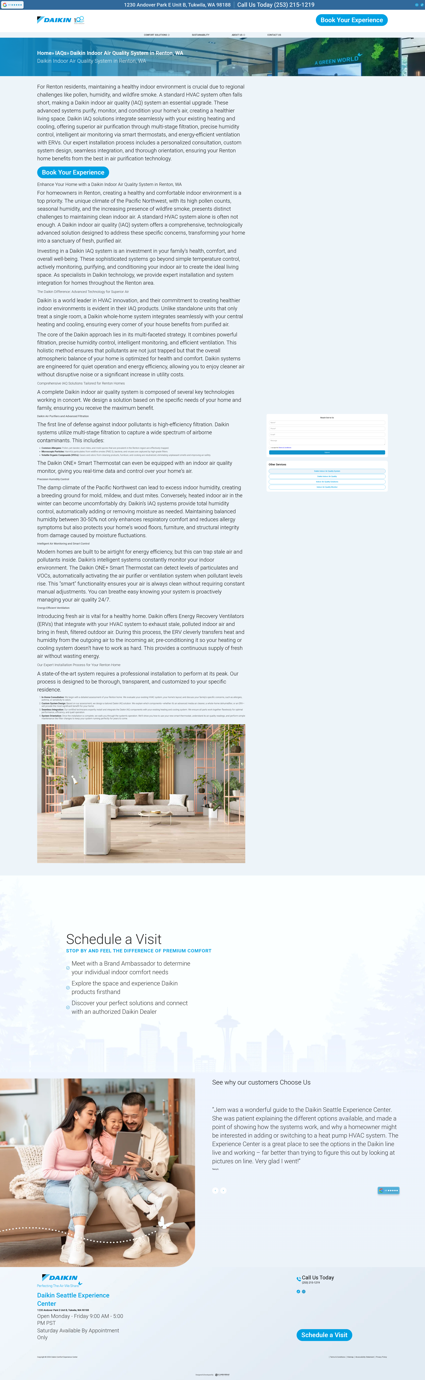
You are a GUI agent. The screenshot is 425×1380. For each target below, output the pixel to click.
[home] (54, 20)
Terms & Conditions (285, 447)
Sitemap (350, 1357)
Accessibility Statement (364, 1357)
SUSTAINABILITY (200, 35)
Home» (45, 53)
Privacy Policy (381, 1357)
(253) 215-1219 (311, 1282)
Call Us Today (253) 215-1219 (276, 4)
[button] (157, 35)
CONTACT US (274, 35)
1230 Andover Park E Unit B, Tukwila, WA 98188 (177, 5)
